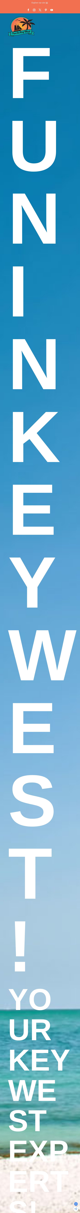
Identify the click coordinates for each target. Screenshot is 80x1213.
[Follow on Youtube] (51, 10)
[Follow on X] (40, 10)
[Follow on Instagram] (34, 10)
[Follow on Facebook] (28, 10)
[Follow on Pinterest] (45, 10)
